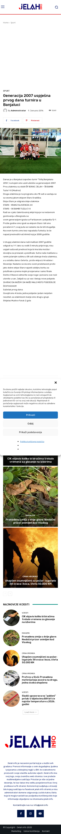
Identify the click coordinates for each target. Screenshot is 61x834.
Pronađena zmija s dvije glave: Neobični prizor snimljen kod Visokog (30, 521)
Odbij (30, 423)
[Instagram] (30, 813)
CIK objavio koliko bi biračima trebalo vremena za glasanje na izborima (30, 460)
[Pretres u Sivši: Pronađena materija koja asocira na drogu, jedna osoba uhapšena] (11, 678)
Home (6, 22)
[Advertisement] (30, 56)
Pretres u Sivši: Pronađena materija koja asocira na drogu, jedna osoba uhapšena (40, 680)
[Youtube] (40, 813)
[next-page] (10, 594)
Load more (29, 712)
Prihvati (30, 414)
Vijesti (25, 613)
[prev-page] (5, 594)
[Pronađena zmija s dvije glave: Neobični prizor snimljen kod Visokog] (30, 497)
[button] (56, 383)
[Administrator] (5, 110)
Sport (13, 22)
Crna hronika (30, 576)
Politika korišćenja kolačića (32, 441)
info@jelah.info (41, 805)
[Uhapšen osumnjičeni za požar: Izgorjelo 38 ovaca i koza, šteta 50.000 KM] (30, 558)
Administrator (18, 111)
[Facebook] (21, 813)
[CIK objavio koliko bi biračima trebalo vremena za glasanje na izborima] (11, 618)
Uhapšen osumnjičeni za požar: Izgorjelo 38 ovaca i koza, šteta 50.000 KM (30, 582)
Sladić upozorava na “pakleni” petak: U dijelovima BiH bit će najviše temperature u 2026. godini (39, 700)
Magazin (30, 515)
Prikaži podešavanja (30, 432)
